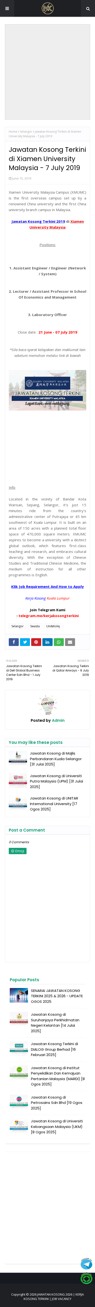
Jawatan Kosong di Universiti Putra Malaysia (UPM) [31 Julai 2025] (56, 781)
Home (13, 131)
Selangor (26, 131)
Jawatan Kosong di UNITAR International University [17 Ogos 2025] (54, 804)
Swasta (35, 626)
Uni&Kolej (53, 626)
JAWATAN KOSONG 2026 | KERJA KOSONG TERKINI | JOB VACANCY (54, 1296)
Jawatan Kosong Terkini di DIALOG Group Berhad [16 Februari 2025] (54, 1049)
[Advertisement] (47, 72)
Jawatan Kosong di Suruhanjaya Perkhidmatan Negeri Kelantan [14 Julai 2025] (55, 1022)
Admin (58, 720)
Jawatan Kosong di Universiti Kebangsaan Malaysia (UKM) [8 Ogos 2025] (57, 1126)
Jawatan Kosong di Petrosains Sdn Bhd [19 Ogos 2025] (56, 1103)
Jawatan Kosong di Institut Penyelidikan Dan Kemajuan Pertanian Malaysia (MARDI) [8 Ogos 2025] (58, 1076)
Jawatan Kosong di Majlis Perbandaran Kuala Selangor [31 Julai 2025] (56, 759)
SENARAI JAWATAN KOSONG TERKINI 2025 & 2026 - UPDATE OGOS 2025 (57, 996)
